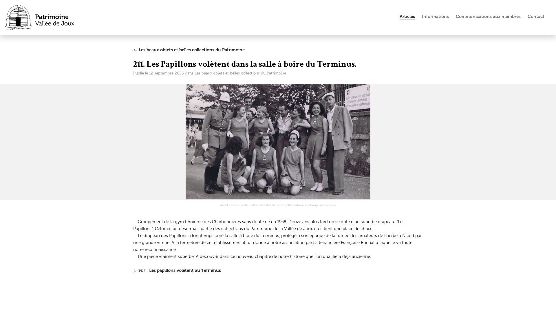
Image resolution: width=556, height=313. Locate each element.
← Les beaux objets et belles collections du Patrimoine (189, 49)
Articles (407, 16)
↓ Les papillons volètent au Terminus (177, 270)
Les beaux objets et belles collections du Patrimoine (240, 73)
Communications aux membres (488, 16)
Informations (435, 16)
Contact (536, 16)
